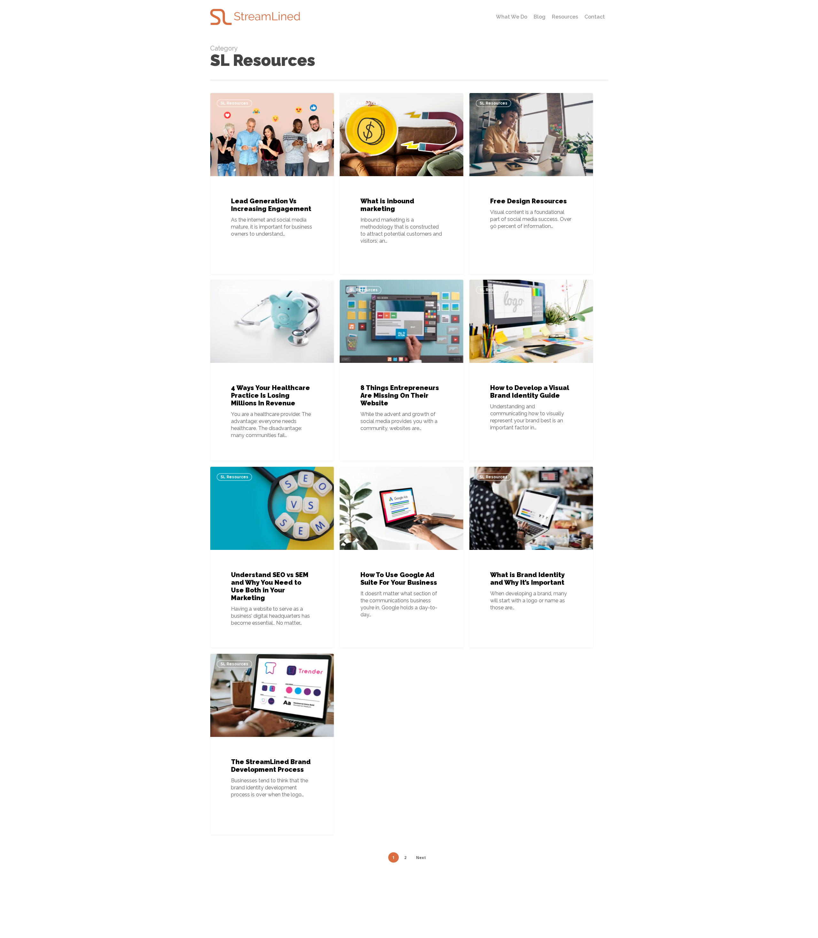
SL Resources (234, 103)
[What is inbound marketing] (401, 183)
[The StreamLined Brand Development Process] (272, 744)
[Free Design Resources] (531, 183)
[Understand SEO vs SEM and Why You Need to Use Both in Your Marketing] (272, 557)
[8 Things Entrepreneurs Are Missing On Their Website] (401, 370)
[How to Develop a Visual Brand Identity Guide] (531, 370)
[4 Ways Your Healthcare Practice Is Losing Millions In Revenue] (272, 370)
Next (421, 857)
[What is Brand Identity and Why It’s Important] (531, 557)
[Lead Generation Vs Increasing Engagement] (272, 183)
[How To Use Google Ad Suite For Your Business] (401, 557)
